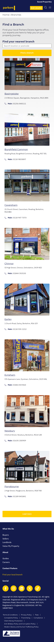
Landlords (7, 542)
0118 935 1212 (19, 329)
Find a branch (27, 53)
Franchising (25, 618)
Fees (37, 615)
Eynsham (10, 375)
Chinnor (9, 263)
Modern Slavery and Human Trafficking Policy (21, 627)
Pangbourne (12, 486)
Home (6, 15)
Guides (6, 558)
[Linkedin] (22, 588)
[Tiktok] (38, 588)
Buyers (6, 535)
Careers (6, 562)
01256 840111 (19, 103)
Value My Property (11, 546)
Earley (8, 319)
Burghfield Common (16, 149)
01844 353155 (19, 273)
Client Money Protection (13, 621)
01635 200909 (19, 440)
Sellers (6, 538)
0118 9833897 (19, 159)
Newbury (10, 430)
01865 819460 (19, 385)
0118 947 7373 (19, 217)
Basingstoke (12, 93)
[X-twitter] (30, 588)
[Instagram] (14, 588)
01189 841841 (19, 496)
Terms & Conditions (10, 615)
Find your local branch (12, 574)
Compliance (38, 618)
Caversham (11, 205)
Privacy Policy (26, 615)
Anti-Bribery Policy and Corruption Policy (20, 624)
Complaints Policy (11, 618)
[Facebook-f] (6, 588)
